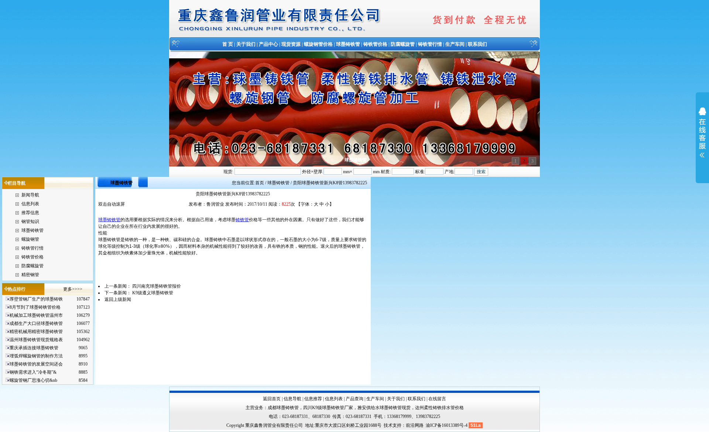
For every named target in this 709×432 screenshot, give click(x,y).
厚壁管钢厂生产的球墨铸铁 (36, 299)
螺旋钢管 (30, 239)
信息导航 (292, 398)
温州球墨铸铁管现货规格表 (36, 339)
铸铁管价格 (375, 44)
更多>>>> (72, 289)
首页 (259, 182)
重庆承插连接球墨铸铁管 (34, 347)
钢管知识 (30, 221)
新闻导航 (30, 195)
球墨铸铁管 (348, 44)
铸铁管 (242, 219)
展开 (702, 137)
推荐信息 (30, 212)
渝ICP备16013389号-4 (447, 425)
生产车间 (455, 44)
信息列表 (30, 203)
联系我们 (477, 44)
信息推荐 (313, 398)
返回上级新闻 (118, 299)
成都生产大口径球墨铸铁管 (36, 323)
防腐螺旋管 (403, 44)
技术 (388, 425)
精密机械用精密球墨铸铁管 (36, 331)
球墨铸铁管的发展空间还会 (36, 364)
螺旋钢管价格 (318, 44)
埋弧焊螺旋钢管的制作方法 (36, 356)
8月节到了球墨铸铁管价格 (35, 307)
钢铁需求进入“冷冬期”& (33, 372)
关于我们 (246, 44)
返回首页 (272, 398)
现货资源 (291, 44)
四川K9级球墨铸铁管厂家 (328, 407)
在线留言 (437, 398)
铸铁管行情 (430, 44)
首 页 (227, 44)
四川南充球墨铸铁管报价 (156, 286)
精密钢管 (30, 274)
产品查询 (354, 398)
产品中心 (268, 44)
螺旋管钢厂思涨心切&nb (33, 380)
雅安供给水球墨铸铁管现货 (384, 407)
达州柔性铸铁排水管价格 (439, 407)
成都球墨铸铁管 (283, 407)
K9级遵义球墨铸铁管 (152, 292)
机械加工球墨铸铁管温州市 (36, 315)
